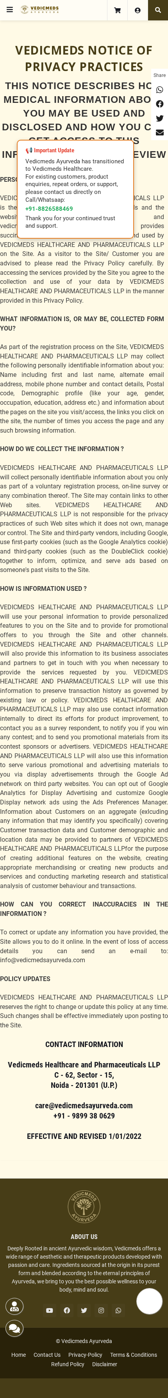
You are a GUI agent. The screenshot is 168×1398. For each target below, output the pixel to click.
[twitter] (84, 1310)
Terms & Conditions (133, 1355)
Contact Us (47, 1355)
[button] (10, 10)
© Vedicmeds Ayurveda (84, 1341)
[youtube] (49, 1310)
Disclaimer (104, 1364)
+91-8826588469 (49, 208)
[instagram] (101, 1310)
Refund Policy (67, 1364)
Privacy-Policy (85, 1355)
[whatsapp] (118, 1310)
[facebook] (66, 1310)
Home (18, 1355)
